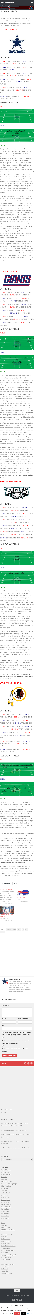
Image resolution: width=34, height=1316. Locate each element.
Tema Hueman (25, 1295)
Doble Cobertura (6, 1174)
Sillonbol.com (5, 1266)
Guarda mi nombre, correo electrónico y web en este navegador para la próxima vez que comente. (16, 1033)
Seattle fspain (5, 1211)
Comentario (5, 1005)
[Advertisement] (17, 954)
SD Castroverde (5, 1259)
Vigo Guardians (5, 1248)
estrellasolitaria (7, 15)
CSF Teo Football (6, 1257)
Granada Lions (5, 1216)
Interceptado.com (6, 1181)
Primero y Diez (5, 1200)
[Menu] (31, 2)
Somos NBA (4, 1271)
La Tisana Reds (5, 1214)
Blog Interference (7, 2)
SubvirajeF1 (4, 1225)
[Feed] (28, 1063)
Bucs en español (6, 1207)
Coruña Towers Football (8, 1250)
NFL (26, 929)
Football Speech (6, 1170)
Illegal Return (5, 1172)
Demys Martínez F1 (6, 1227)
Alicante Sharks (5, 1218)
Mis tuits (3, 1112)
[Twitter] (25, 1063)
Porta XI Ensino (5, 1239)
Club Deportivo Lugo (7, 1234)
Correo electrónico (23, 1018)
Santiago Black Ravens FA (8, 1255)
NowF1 (3, 1223)
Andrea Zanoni (5, 1193)
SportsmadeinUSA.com (8, 1264)
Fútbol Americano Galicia (8, 1246)
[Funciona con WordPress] (12, 1295)
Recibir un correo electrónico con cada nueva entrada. (15, 1050)
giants (18, 929)
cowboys (9, 929)
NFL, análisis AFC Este (21, 898)
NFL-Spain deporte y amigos (9, 1184)
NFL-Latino (4, 1177)
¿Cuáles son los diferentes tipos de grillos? (15, 1130)
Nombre (4, 1018)
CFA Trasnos (4, 1253)
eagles (14, 929)
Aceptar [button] (17, 1313)
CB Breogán (4, 1236)
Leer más (29, 1313)
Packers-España (6, 1204)
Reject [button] (23, 1313)
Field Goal (4, 1179)
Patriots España (5, 1209)
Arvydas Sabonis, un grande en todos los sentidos (17, 1148)
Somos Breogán (6, 1241)
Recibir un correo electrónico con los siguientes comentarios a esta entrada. (16, 1042)
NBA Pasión (4, 1269)
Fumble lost (4, 1195)
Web (3, 1025)
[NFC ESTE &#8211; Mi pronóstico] (8, 896)
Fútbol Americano (6, 1186)
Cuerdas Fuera (5, 1197)
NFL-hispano (4, 1188)
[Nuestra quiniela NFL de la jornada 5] (7, 910)
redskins (3, 932)
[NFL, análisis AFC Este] (23, 893)
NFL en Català (5, 1202)
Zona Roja (4, 1191)
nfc (23, 929)
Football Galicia (5, 1243)
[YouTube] (31, 1063)
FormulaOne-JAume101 (8, 1230)
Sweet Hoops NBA (6, 1273)
